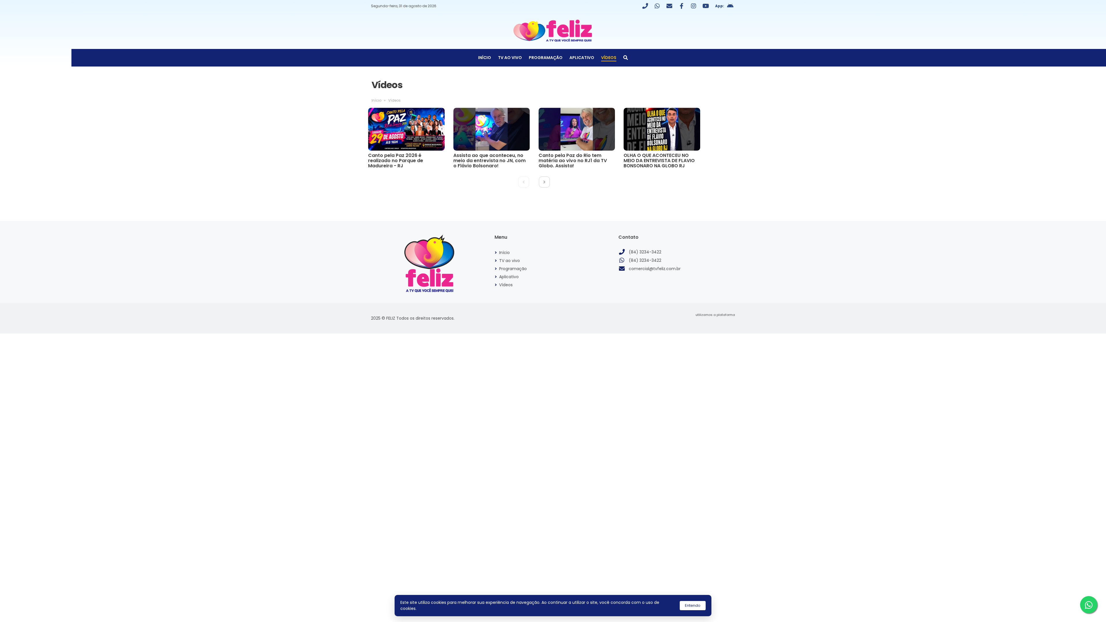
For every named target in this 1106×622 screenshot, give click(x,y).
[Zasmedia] (720, 322)
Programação (546, 57)
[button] (544, 182)
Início (484, 57)
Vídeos (608, 57)
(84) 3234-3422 (645, 252)
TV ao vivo (510, 57)
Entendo (692, 605)
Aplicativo (581, 57)
